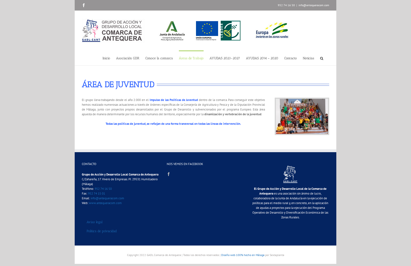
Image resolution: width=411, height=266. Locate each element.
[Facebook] (169, 174)
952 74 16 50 (103, 189)
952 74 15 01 (96, 193)
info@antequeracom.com (313, 5)
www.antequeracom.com (105, 203)
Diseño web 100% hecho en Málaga (242, 255)
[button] (321, 57)
